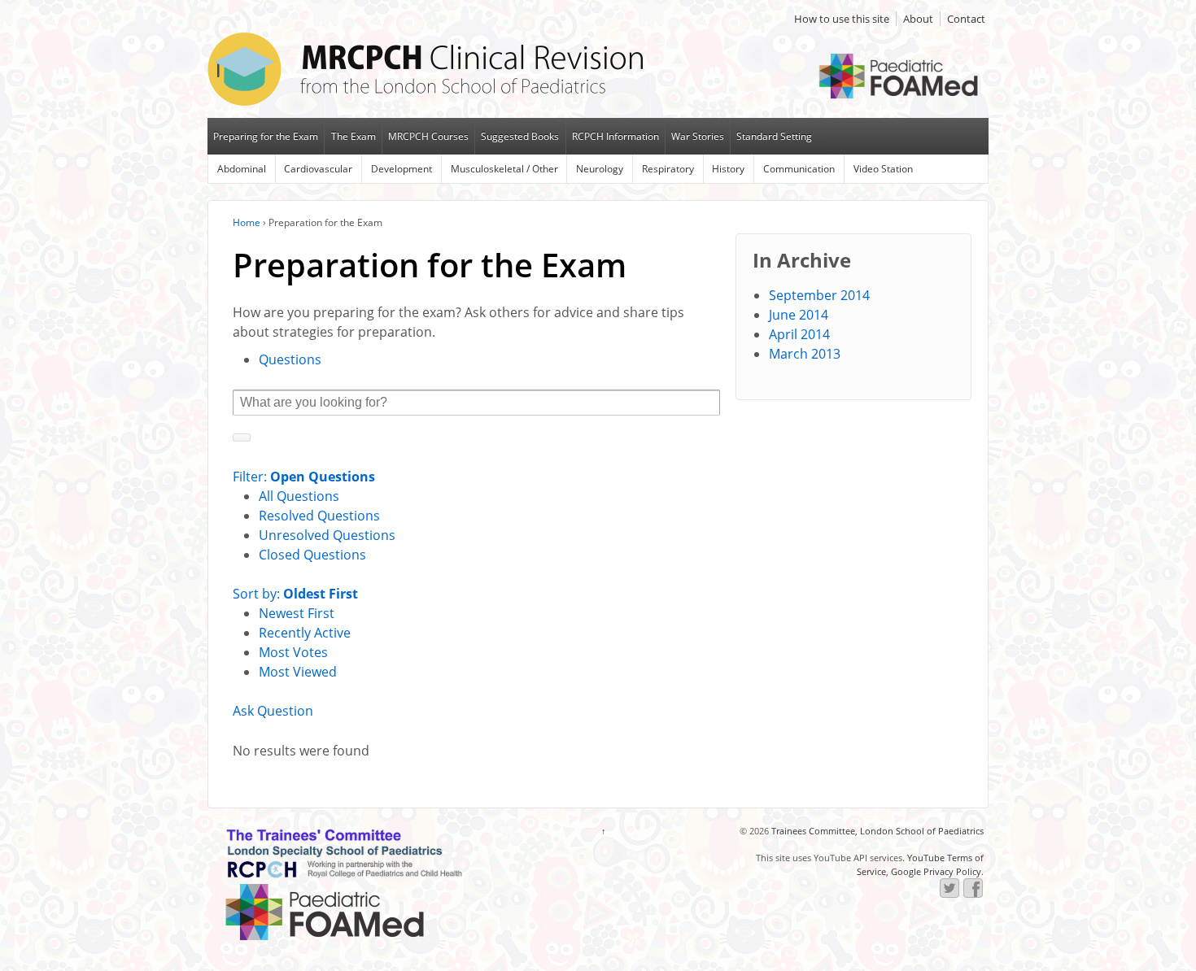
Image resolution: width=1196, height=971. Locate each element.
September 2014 (819, 295)
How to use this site (841, 18)
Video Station (883, 169)
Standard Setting (774, 136)
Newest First (296, 613)
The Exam (353, 136)
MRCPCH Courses (428, 136)
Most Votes (293, 652)
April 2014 (799, 334)
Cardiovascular (318, 169)
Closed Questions (312, 555)
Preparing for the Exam (265, 136)
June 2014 (798, 315)
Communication (799, 169)
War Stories (697, 136)
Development (401, 169)
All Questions (299, 496)
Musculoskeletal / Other (504, 169)
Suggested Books (520, 136)
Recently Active (305, 633)
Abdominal (241, 169)
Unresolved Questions (327, 535)
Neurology (599, 169)
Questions (290, 359)
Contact (966, 18)
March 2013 (804, 354)
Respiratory (668, 169)
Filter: (304, 476)
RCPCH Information (615, 136)
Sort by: (295, 594)
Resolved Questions (319, 516)
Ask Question (273, 711)
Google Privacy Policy (936, 871)
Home (246, 222)
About (918, 18)
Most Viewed (298, 672)
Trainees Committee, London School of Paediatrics (876, 831)
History (728, 169)
